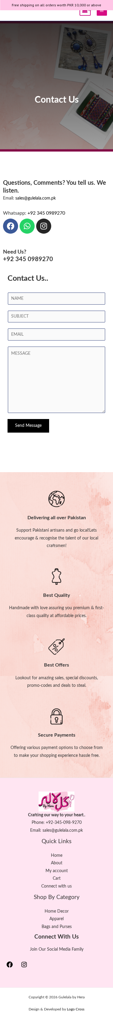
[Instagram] (24, 967)
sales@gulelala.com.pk (35, 198)
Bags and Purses (57, 927)
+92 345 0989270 (46, 213)
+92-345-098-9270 (64, 823)
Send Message (28, 426)
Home (56, 855)
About (56, 863)
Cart (57, 878)
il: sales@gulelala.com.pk (60, 830)
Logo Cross (75, 1009)
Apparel (56, 919)
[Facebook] (9, 967)
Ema (34, 830)
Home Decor (57, 911)
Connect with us (56, 886)
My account (57, 871)
